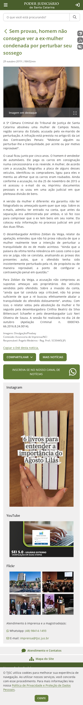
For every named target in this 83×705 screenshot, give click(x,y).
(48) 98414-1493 (35, 631)
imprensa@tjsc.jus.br (34, 638)
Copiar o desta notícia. (21, 348)
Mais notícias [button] (53, 357)
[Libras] (80, 33)
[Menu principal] (5, 5)
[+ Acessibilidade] (80, 47)
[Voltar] (5, 31)
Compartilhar (18, 357)
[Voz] (80, 40)
